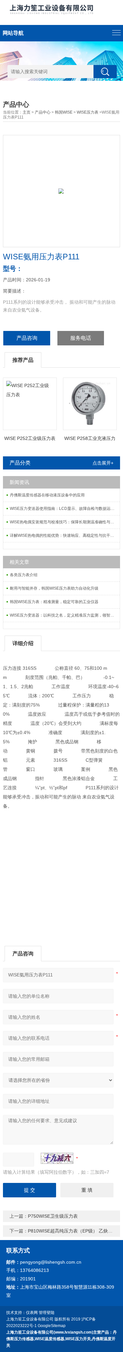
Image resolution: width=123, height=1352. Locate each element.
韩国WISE (63, 112)
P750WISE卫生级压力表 (53, 1216)
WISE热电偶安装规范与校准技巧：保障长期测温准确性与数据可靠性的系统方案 (64, 522)
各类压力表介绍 (23, 575)
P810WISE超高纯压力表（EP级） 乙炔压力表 (75, 1230)
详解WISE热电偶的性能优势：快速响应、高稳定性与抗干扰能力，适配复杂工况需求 (64, 535)
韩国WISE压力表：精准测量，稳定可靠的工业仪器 (54, 602)
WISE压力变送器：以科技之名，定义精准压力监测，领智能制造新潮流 (64, 615)
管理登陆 (46, 1312)
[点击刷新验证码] (57, 1158)
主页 (27, 112)
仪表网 (32, 1312)
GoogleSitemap (52, 1325)
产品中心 (43, 112)
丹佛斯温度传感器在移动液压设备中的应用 (47, 495)
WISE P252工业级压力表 (29, 438)
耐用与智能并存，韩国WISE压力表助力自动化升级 (54, 588)
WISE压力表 (87, 112)
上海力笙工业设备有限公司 (29, 1319)
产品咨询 (26, 338)
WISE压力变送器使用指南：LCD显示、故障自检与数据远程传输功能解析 (64, 508)
